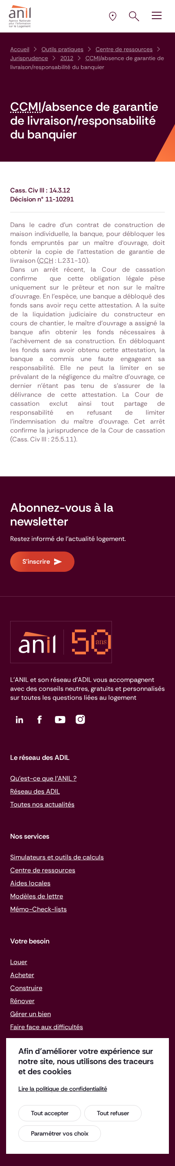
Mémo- (38, 909)
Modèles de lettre (36, 896)
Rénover (22, 1001)
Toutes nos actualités (42, 804)
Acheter (22, 975)
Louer (18, 962)
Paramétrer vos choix (59, 1133)
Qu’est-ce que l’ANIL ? (43, 778)
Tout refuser (113, 1113)
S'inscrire (36, 561)
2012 (66, 58)
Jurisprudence (29, 58)
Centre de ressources (124, 49)
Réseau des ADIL (35, 791)
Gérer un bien (30, 1014)
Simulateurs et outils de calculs (57, 857)
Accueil (19, 49)
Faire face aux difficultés (46, 1027)
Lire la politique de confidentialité (62, 1089)
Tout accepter (49, 1113)
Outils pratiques (62, 49)
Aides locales (30, 883)
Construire (26, 988)
